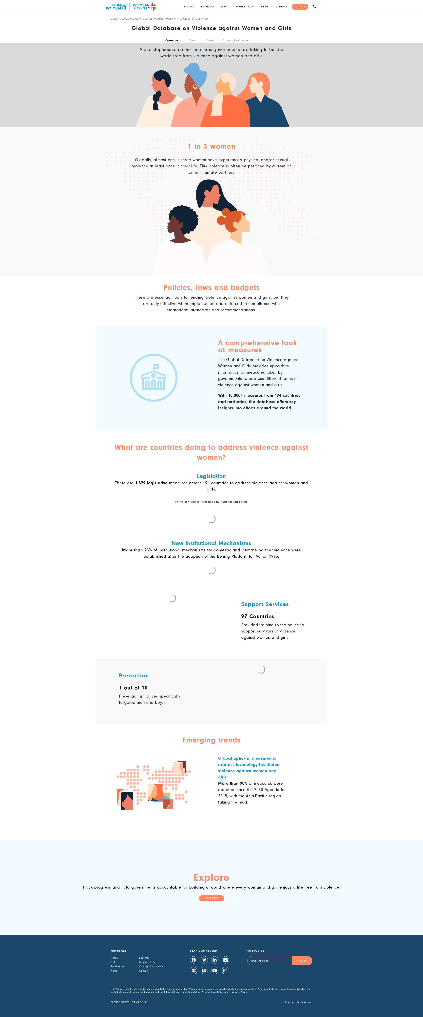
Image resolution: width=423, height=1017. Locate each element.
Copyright (290, 1002)
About (193, 40)
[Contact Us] (225, 960)
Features (144, 957)
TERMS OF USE (140, 1002)
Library (225, 6)
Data (299, 6)
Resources (207, 6)
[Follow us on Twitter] (204, 960)
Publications (118, 966)
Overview (172, 40)
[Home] (131, 6)
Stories (189, 6)
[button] (246, 40)
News (264, 6)
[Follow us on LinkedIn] (214, 960)
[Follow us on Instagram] (225, 970)
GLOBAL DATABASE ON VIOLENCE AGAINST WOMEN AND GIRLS (150, 18)
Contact (143, 970)
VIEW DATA (211, 898)
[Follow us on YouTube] (214, 970)
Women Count (246, 6)
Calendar (280, 6)
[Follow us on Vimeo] (204, 970)
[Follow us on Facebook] (193, 960)
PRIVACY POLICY (120, 1002)
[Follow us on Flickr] (193, 970)
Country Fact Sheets (151, 966)
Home (114, 957)
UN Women (306, 1002)
